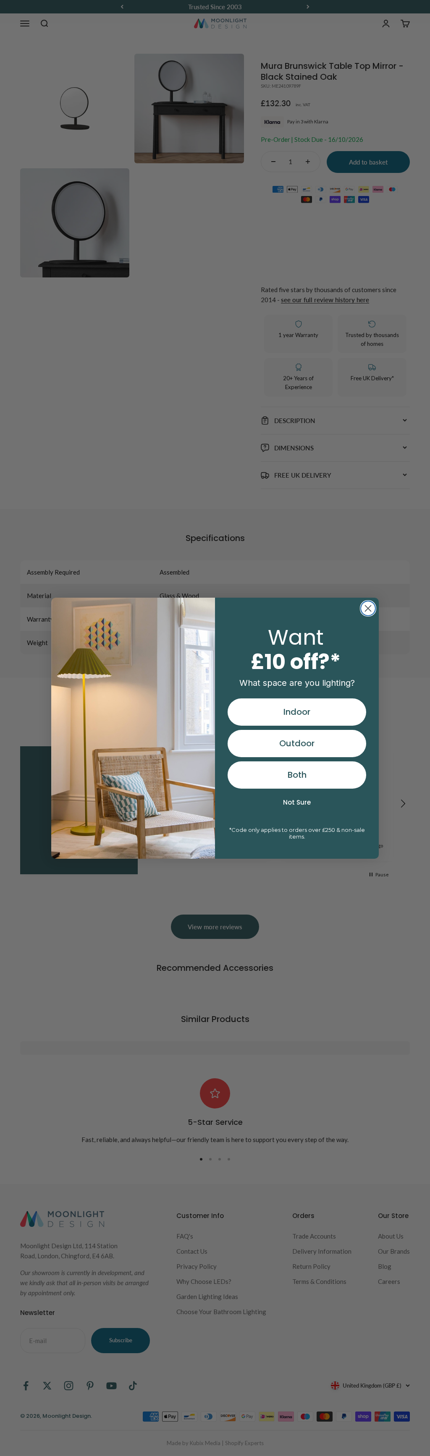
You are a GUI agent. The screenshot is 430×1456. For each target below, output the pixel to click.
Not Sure (297, 802)
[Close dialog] (368, 608)
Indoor (296, 712)
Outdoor (297, 743)
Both (297, 775)
